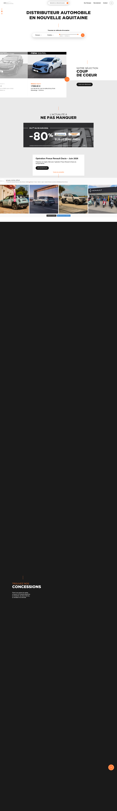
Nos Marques (87, 3)
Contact (105, 3)
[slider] (59, 34)
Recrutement (97, 3)
